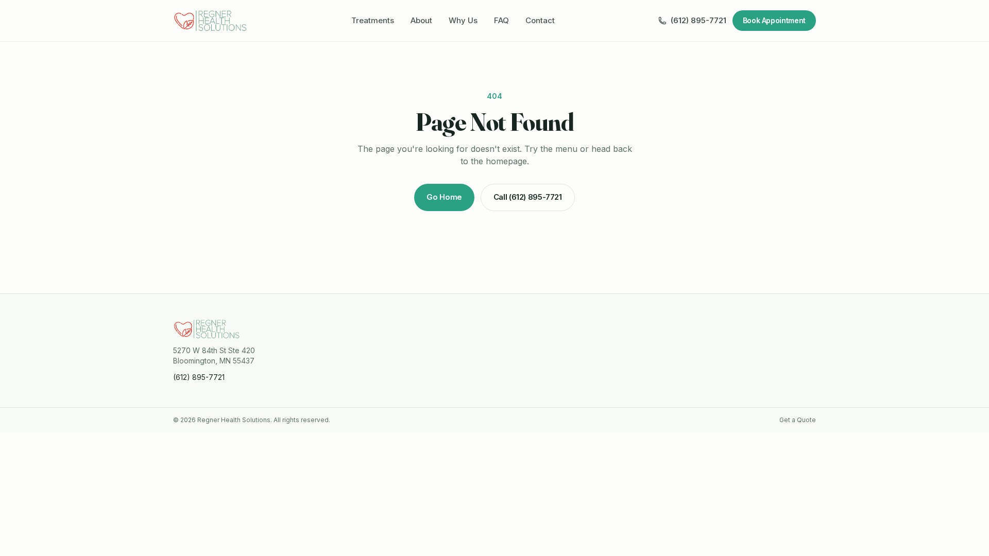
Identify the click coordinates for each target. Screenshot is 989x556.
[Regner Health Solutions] (210, 20)
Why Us (463, 20)
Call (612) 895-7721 (527, 197)
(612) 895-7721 (698, 20)
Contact (540, 20)
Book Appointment (774, 20)
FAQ (501, 20)
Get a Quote (797, 420)
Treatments (372, 20)
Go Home (444, 197)
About (421, 20)
